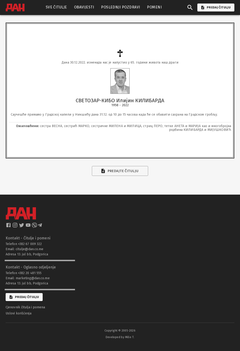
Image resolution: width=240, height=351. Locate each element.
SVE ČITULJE (56, 7)
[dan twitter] (22, 226)
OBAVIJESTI (84, 7)
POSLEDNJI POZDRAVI (120, 7)
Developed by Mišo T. (120, 337)
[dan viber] (34, 226)
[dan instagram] (15, 226)
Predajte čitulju (123, 171)
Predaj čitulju (27, 297)
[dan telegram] (40, 226)
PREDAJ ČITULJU (219, 7)
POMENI (154, 7)
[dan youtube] (28, 226)
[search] (190, 7)
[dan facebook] (9, 226)
